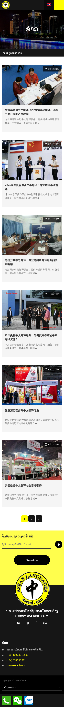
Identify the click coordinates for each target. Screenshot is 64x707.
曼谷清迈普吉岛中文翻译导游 (22, 410)
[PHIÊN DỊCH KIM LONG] (6, 4)
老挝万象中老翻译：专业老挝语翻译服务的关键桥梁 (31, 262)
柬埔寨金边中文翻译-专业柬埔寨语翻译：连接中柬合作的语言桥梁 (31, 112)
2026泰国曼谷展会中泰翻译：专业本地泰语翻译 (31, 187)
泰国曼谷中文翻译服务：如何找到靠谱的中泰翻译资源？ (31, 337)
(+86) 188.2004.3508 (17, 654)
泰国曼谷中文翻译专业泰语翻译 (23, 485)
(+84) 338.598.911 (16, 660)
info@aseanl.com (16, 665)
